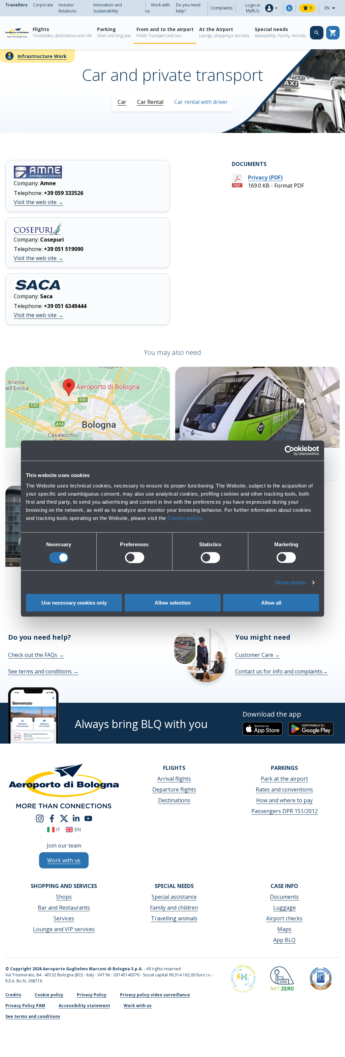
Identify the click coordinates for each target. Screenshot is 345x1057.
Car (122, 102)
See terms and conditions (43, 671)
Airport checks (284, 918)
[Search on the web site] (316, 32)
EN (332, 8)
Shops (64, 896)
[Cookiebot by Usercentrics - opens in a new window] (289, 450)
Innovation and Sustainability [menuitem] (107, 8)
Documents (284, 896)
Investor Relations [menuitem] (67, 8)
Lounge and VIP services (64, 929)
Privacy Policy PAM (25, 1005)
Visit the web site (38, 202)
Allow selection (173, 603)
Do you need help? (188, 8)
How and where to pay (284, 800)
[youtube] (88, 818)
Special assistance (174, 896)
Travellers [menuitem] (16, 5)
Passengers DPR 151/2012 (284, 811)
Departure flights (174, 789)
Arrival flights (174, 778)
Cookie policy (184, 518)
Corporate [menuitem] (43, 5)
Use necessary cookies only (74, 603)
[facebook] (52, 818)
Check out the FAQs (36, 655)
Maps (284, 929)
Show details (290, 582)
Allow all (271, 603)
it (57, 829)
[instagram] (40, 818)
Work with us (157, 8)
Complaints (221, 8)
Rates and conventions (284, 789)
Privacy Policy (91, 995)
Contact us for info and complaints (281, 671)
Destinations (174, 800)
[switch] (134, 557)
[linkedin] (76, 818)
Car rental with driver (201, 102)
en (77, 829)
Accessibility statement (84, 1005)
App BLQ (284, 940)
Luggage (284, 907)
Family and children (174, 907)
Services (64, 918)
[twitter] (64, 818)
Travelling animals (174, 918)
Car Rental (150, 102)
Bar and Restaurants (64, 907)
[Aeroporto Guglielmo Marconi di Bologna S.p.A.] (17, 32)
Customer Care (257, 655)
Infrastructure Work (42, 56)
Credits (13, 995)
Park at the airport (284, 778)
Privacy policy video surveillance (155, 995)
